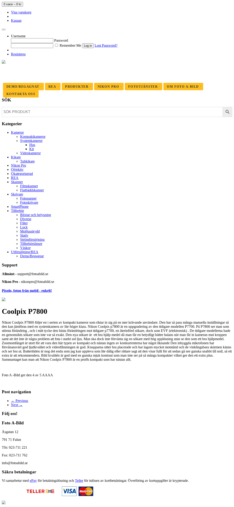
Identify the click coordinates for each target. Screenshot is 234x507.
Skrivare (17, 194)
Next (17, 405)
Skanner (17, 182)
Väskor (25, 248)
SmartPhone (20, 207)
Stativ (24, 235)
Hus (32, 145)
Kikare (16, 157)
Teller (79, 481)
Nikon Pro (18, 165)
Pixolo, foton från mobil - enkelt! (27, 291)
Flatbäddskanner (32, 190)
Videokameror (30, 153)
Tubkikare (27, 161)
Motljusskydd (30, 231)
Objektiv (17, 169)
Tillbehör (17, 211)
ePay (33, 481)
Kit (31, 149)
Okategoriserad (22, 174)
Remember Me (70, 45)
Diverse (25, 219)
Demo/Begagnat (32, 256)
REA (15, 178)
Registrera (18, 54)
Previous (19, 401)
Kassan (16, 20)
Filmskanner (29, 186)
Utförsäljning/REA (24, 252)
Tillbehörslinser (31, 244)
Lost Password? (106, 45)
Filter (24, 223)
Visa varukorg (21, 12)
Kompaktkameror (32, 136)
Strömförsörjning (32, 239)
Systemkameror (31, 141)
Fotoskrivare (29, 202)
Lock (24, 227)
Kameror (17, 132)
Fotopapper (28, 198)
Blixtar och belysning (35, 215)
